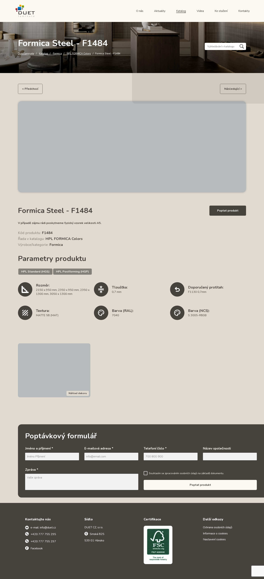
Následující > (233, 89)
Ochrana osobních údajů (217, 527)
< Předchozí (30, 89)
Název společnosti (217, 448)
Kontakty (244, 11)
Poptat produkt (227, 211)
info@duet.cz (48, 527)
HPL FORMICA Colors (79, 53)
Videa (200, 11)
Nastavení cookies (214, 539)
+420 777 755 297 (43, 541)
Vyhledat (241, 46)
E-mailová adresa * (98, 448)
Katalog (181, 11)
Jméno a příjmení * (39, 448)
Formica (57, 53)
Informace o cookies (215, 533)
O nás (139, 11)
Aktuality (159, 11)
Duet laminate (26, 53)
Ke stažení (221, 11)
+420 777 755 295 (43, 534)
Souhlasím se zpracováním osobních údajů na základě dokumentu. (186, 473)
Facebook (37, 548)
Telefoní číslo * (155, 448)
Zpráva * (31, 469)
